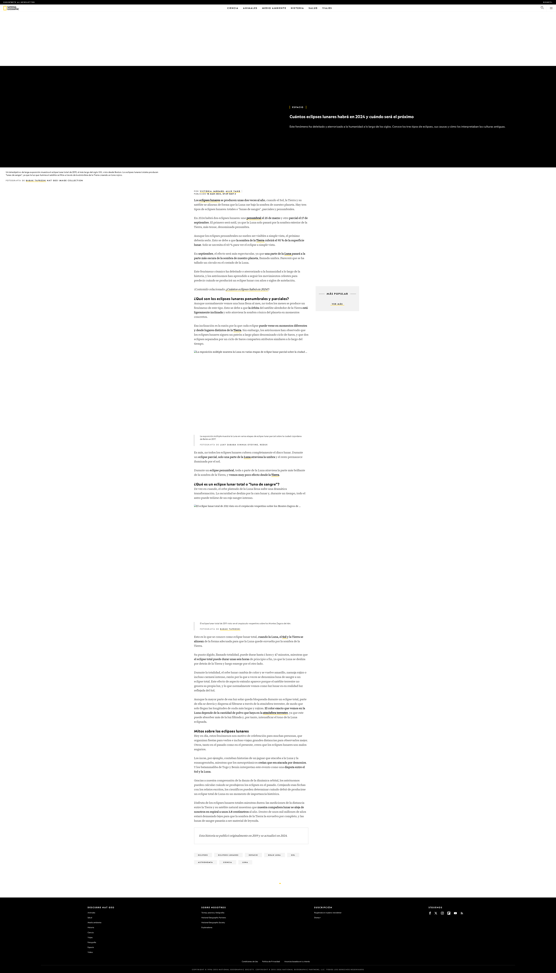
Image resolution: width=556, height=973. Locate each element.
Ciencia (91, 932)
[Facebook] (430, 914)
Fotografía (92, 942)
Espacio (298, 107)
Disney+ (548, 2)
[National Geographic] (5, 8)
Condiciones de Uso (250, 961)
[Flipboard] (448, 914)
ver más (337, 304)
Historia (91, 927)
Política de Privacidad (271, 961)
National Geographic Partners (213, 917)
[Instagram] (442, 914)
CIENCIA (227, 862)
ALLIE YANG (233, 191)
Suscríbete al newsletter (19, 2)
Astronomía (205, 862)
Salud (90, 917)
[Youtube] (455, 914)
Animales (91, 913)
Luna (245, 862)
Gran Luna (274, 855)
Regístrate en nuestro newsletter (328, 913)
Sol (293, 855)
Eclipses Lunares (228, 855)
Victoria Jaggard (212, 191)
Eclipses (203, 855)
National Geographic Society (213, 922)
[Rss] (461, 914)
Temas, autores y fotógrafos (212, 913)
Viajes (90, 937)
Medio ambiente (94, 922)
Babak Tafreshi (36, 180)
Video (90, 952)
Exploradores (206, 927)
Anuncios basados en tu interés (297, 961)
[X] (435, 914)
